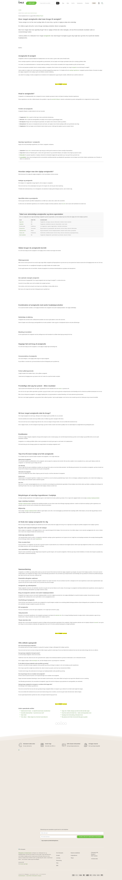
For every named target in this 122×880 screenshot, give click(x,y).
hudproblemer (39, 539)
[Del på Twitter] (59, 724)
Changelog (39, 875)
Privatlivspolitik (34, 875)
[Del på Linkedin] (66, 724)
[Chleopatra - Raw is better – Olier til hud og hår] (21, 3)
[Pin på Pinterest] (63, 724)
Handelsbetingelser (21, 875)
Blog (63, 3)
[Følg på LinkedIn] (96, 862)
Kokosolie (22, 155)
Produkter (87, 3)
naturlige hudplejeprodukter (93, 498)
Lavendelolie (23, 157)
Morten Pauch (40, 15)
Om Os (73, 3)
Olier (27, 117)
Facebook (22, 863)
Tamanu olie (21, 232)
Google (26, 863)
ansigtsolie (47, 35)
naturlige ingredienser (74, 70)
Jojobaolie (21, 224)
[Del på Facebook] (56, 724)
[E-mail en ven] (61, 724)
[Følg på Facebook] (92, 862)
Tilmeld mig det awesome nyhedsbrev (90, 836)
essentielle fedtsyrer (55, 99)
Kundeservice (80, 3)
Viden (68, 3)
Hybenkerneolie (22, 230)
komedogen (34, 660)
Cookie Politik (28, 875)
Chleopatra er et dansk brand (24, 852)
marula (60, 388)
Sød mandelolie (22, 234)
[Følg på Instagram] (94, 862)
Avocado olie (22, 228)
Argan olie (21, 221)
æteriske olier (58, 615)
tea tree (63, 203)
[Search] (57, 3)
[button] (31, 3)
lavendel (96, 622)
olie (29, 150)
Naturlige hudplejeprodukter (24, 503)
